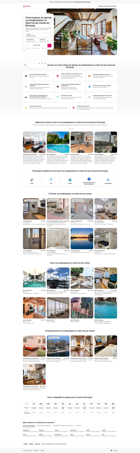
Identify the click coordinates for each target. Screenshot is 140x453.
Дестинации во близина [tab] (29, 425)
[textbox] (32, 41)
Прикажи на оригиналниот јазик (82, 2)
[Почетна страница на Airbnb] (26, 6)
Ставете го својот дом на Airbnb (107, 6)
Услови (42, 450)
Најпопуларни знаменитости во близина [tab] (63, 425)
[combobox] (38, 36)
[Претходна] (67, 128)
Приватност (36, 450)
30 (45, 63)
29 (42, 63)
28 (39, 63)
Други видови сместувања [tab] (44, 425)
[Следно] (73, 128)
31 (27, 66)
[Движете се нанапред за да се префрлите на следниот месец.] (44, 45)
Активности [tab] (78, 425)
